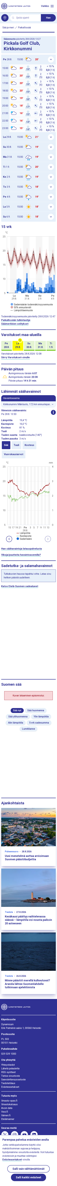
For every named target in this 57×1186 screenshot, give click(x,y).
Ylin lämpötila (41, 716)
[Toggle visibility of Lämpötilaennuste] (22, 310)
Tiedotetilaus (8, 1083)
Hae (48, 17)
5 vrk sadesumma (39, 722)
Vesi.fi (4, 1111)
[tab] (6, 445)
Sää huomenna (35, 710)
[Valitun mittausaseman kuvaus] (53, 412)
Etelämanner (7, 1119)
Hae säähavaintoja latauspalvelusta (21, 548)
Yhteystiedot (8, 1064)
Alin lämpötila (15, 722)
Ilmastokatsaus (9, 1104)
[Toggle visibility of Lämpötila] (23, 533)
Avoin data (6, 1108)
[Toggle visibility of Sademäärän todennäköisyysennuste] (32, 304)
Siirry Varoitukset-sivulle (15, 357)
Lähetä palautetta (10, 1068)
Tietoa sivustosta (10, 1075)
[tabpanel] (28, 500)
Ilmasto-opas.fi (9, 1100)
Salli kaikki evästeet (28, 1177)
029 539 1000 (8, 1053)
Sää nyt (17, 710)
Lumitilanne (28, 728)
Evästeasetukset (10, 1086)
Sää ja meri (8, 27)
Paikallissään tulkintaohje (15, 320)
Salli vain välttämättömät (28, 1168)
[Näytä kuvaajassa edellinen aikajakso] (9, 539)
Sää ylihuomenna (18, 716)
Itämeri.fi (5, 1115)
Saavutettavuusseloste (13, 1079)
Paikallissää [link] (24, 27)
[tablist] (28, 450)
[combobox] (27, 18)
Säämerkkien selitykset (14, 323)
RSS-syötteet (8, 1072)
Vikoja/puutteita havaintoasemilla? (21, 554)
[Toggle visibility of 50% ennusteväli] (21, 307)
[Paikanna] (5, 17)
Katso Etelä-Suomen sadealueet (19, 586)
